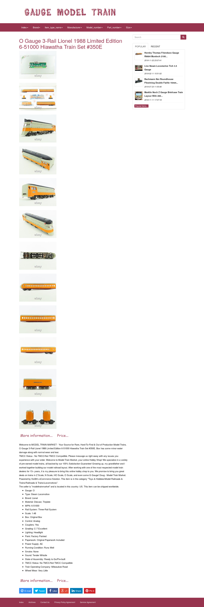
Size (128, 27)
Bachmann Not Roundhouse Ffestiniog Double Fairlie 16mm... (161, 81)
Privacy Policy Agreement (64, 602)
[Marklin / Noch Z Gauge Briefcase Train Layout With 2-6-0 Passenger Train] (138, 95)
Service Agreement (88, 602)
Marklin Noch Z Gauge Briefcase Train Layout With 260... (163, 94)
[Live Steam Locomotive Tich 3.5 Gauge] (138, 68)
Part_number (113, 27)
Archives (32, 602)
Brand (36, 27)
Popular (140, 46)
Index (24, 27)
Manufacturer (73, 27)
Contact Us (44, 602)
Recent (155, 46)
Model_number (93, 27)
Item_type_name (53, 27)
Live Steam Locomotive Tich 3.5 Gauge (160, 67)
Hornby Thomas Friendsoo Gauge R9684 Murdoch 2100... (161, 54)
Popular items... (141, 106)
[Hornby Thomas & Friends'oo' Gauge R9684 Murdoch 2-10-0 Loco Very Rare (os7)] (138, 55)
